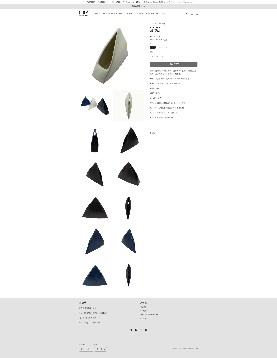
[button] (96, 13)
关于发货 (143, 311)
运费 (165, 39)
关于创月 (143, 318)
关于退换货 (143, 303)
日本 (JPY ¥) (85, 349)
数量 (151, 52)
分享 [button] (153, 133)
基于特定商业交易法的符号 (149, 315)
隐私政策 (143, 307)
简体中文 (99, 349)
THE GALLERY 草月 (183, 348)
